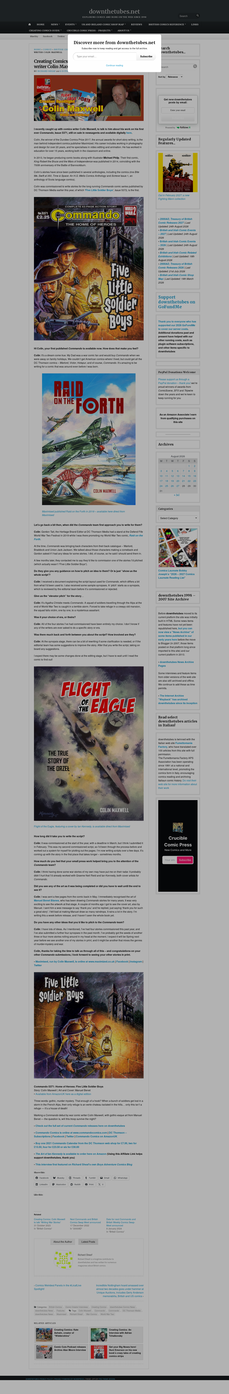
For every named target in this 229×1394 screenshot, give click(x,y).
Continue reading (114, 65)
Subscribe (146, 56)
